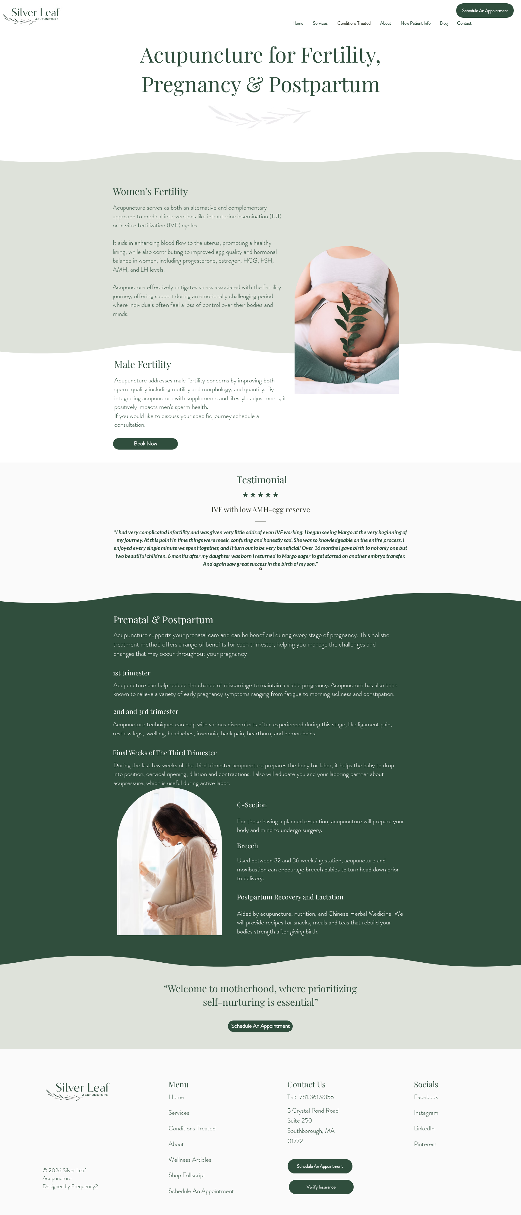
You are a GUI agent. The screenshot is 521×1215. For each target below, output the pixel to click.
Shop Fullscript (187, 1174)
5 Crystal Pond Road (313, 1110)
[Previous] (32, 523)
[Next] (488, 523)
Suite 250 (299, 1120)
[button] (415, 23)
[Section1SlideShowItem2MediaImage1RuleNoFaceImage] (260, 568)
